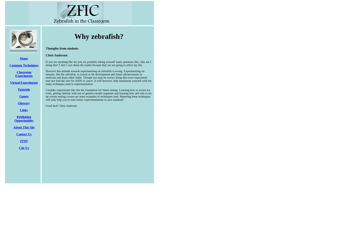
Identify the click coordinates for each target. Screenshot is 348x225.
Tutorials (24, 89)
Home (24, 58)
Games (24, 96)
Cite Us (24, 148)
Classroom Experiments (24, 74)
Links (24, 110)
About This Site (24, 127)
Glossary (24, 103)
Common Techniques (23, 65)
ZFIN (24, 141)
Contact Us (24, 134)
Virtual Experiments (24, 82)
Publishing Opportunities (23, 118)
